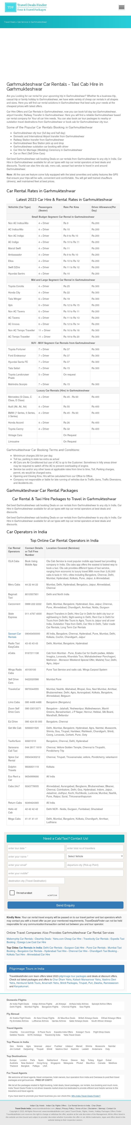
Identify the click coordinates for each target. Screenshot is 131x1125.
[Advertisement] (65, 54)
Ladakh (85, 1048)
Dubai (108, 1060)
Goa (12, 1046)
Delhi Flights (15, 1006)
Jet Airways (60, 1003)
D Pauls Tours (44, 1031)
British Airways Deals (88, 1017)
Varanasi (38, 1046)
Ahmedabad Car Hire (38, 954)
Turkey (91, 1060)
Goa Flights (84, 1006)
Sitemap (101, 1108)
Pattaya (36, 1065)
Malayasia (68, 1062)
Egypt (100, 1060)
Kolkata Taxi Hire (16, 954)
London (23, 1060)
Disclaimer (92, 1108)
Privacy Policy (68, 1108)
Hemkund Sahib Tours (28, 983)
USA (45, 1065)
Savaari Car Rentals (14, 635)
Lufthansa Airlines (40, 1020)
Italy (83, 1060)
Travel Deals (9, 22)
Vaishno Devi (61, 1048)
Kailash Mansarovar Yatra (87, 979)
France (64, 1060)
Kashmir (75, 1048)
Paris (32, 1060)
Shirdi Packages (68, 983)
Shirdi (49, 1048)
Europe (13, 1060)
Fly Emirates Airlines (19, 1020)
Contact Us (111, 1108)
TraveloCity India (52, 1034)
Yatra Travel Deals (72, 1034)
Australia (14, 1062)
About (58, 1108)
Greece (74, 1060)
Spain (41, 1060)
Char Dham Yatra (62, 979)
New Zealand (27, 1062)
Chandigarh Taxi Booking (103, 951)
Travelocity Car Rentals (95, 938)
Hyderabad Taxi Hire (55, 951)
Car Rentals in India (30, 947)
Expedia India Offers (63, 1031)
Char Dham (96, 1106)
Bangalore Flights (50, 1006)
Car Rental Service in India (79, 1106)
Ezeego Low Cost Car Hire (31, 942)
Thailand (14, 1065)
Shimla (89, 1046)
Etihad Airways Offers (111, 1017)
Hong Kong (42, 1062)
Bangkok (25, 1065)
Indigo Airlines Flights (42, 1003)
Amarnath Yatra (50, 983)
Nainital (111, 1046)
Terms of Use (81, 1108)
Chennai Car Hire (78, 951)
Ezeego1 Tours (83, 1031)
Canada (101, 1062)
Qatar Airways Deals (78, 1020)
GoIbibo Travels (17, 1034)
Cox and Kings (28, 1031)
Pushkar (58, 1046)
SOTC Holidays (34, 1034)
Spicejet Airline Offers (102, 1003)
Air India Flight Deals (19, 1003)
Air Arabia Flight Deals (20, 1017)
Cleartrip (14, 1031)
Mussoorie (100, 1046)
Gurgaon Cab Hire (74, 947)
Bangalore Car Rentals (30, 951)
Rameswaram (111, 983)
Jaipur (48, 1046)
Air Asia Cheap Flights (44, 1017)
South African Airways (101, 1020)
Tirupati (83, 983)
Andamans (97, 1048)
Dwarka (98, 983)
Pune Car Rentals (96, 947)
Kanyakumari (21, 986)
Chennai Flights (69, 1006)
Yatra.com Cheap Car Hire (67, 938)
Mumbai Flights (32, 1006)
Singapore (55, 1062)
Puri (90, 983)
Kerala (20, 1046)
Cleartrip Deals (43, 938)
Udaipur (69, 1046)
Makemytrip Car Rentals (20, 938)
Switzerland (52, 1060)
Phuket (79, 1062)
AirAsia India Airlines (79, 1003)
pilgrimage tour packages (72, 976)
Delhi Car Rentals (52, 947)
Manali (79, 1046)
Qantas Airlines (59, 1020)
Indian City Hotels (37, 1106)
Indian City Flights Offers (56, 1106)
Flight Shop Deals (101, 1031)
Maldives (113, 1062)
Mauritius (90, 1062)
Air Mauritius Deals (66, 1017)
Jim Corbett (15, 1048)
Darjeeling (28, 1048)
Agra (28, 1046)
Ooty (107, 1048)
